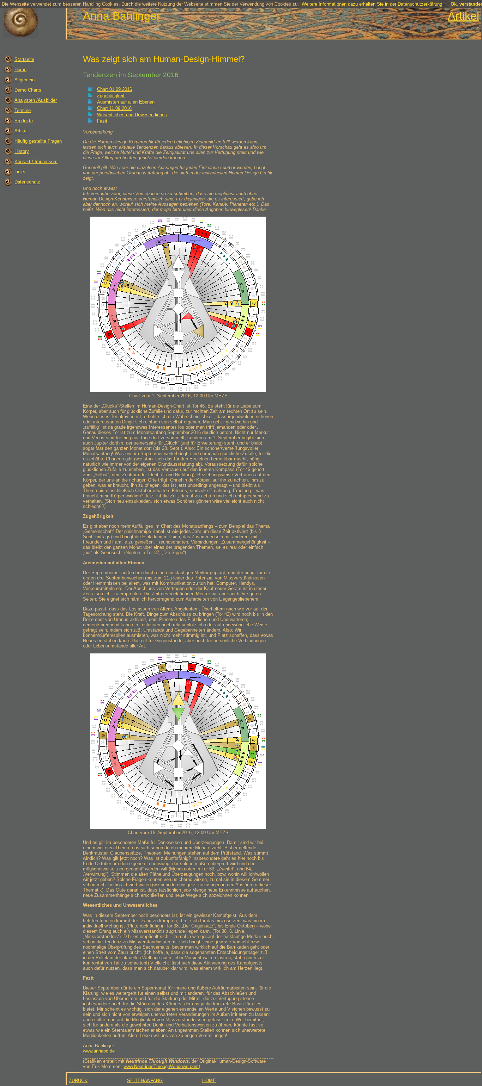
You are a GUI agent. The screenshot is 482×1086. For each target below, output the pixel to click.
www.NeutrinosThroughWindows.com (161, 1066)
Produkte (23, 120)
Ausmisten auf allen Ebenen (126, 102)
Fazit (102, 121)
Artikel (463, 16)
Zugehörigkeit (111, 95)
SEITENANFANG (145, 1080)
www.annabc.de (99, 1051)
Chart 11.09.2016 (114, 108)
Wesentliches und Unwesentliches (132, 114)
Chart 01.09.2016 (114, 89)
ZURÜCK (78, 1080)
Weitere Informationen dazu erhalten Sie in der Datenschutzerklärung (372, 4)
